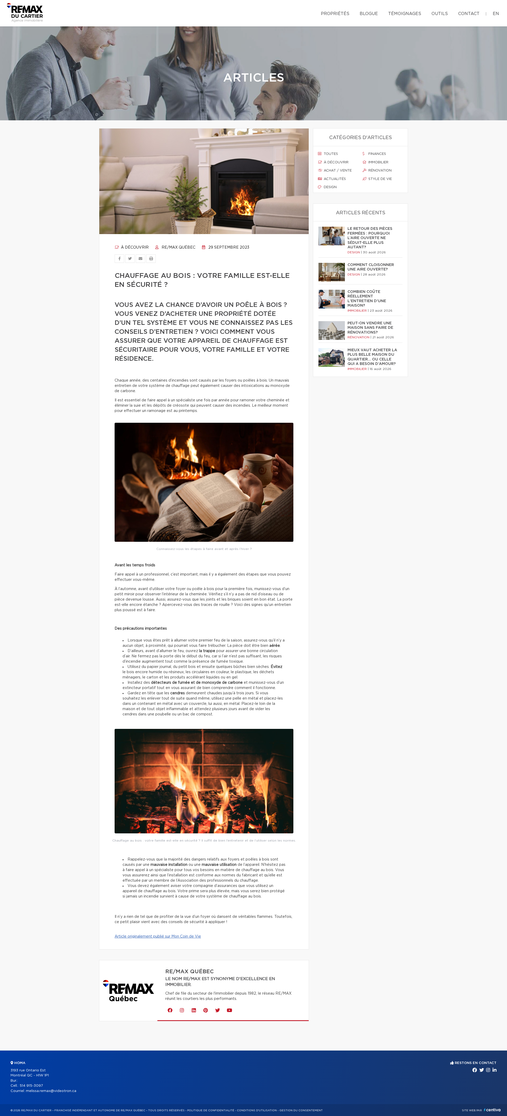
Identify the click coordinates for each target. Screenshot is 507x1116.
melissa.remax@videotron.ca (51, 1091)
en (496, 14)
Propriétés (335, 14)
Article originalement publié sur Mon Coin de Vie (158, 936)
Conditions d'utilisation (257, 1110)
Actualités (334, 179)
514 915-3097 (31, 1085)
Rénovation (379, 170)
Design (330, 187)
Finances (376, 154)
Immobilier (377, 162)
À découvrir (134, 247)
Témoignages (404, 14)
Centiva (492, 1110)
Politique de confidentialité (210, 1110)
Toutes (330, 154)
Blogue (369, 14)
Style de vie (379, 179)
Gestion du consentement (301, 1110)
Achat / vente (337, 170)
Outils (439, 14)
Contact (469, 14)
